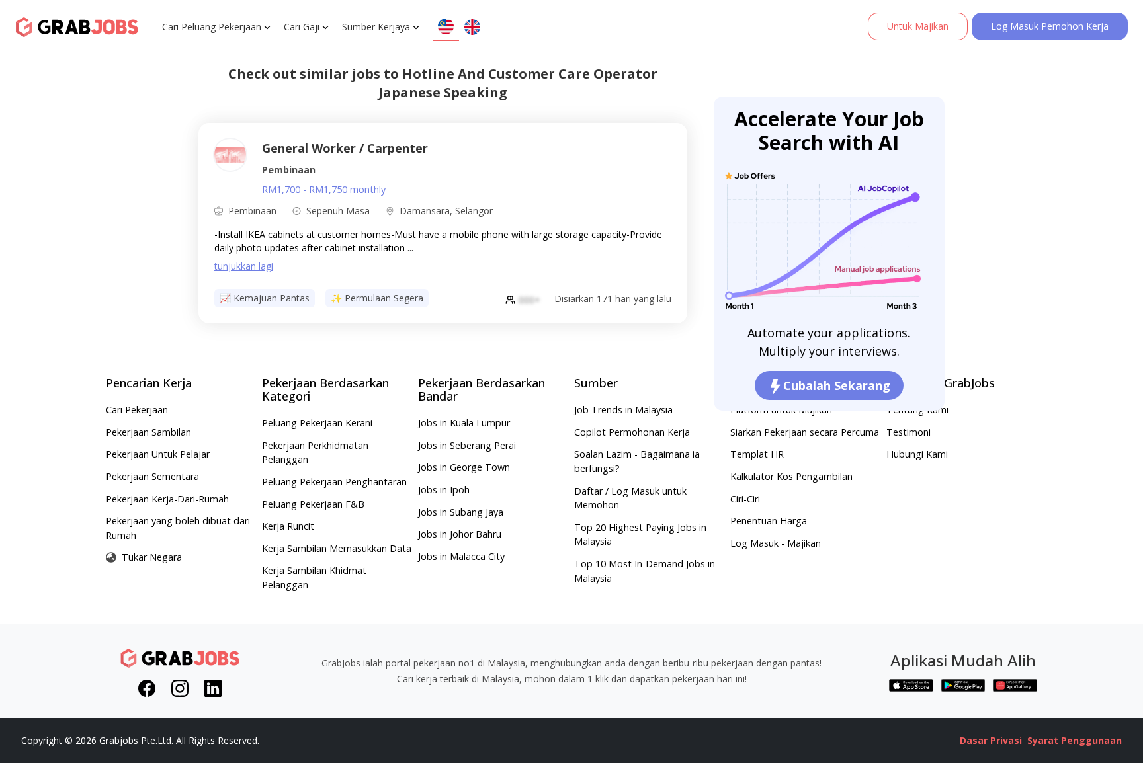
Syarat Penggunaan (1074, 740)
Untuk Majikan (918, 26)
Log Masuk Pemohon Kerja (1050, 26)
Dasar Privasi (991, 740)
